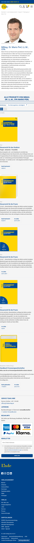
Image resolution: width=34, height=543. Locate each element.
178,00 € (5, 385)
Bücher (3, 482)
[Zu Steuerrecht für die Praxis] (8, 186)
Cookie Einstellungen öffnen (8, 540)
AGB (26, 536)
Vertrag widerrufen (24, 540)
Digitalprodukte (5, 491)
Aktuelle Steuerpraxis (7, 522)
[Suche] (20, 7)
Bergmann (3, 365)
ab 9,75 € (16, 385)
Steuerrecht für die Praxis (9, 204)
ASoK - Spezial (5, 529)
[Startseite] (4, 6)
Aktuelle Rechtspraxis (7, 524)
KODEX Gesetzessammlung (9, 520)
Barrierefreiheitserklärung (16, 536)
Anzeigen (4, 495)
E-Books (3, 485)
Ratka (8, 365)
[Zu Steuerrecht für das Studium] (8, 129)
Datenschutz (14, 538)
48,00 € (5, 167)
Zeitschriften (5, 487)
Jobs (2, 507)
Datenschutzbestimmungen (15, 450)
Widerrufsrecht (5, 538)
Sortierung (3, 105)
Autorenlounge (5, 513)
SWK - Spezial (5, 526)
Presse (3, 511)
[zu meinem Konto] (24, 7)
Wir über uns (5, 502)
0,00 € (3, 327)
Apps (2, 493)
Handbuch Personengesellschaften (12, 368)
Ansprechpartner (6, 504)
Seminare (4, 489)
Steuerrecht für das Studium (10, 147)
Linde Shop (14, 2)
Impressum (4, 536)
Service (3, 509)
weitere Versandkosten (9, 412)
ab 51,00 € (17, 219)
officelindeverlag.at (7, 403)
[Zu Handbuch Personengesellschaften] (8, 348)
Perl (1, 145)
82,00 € (5, 219)
